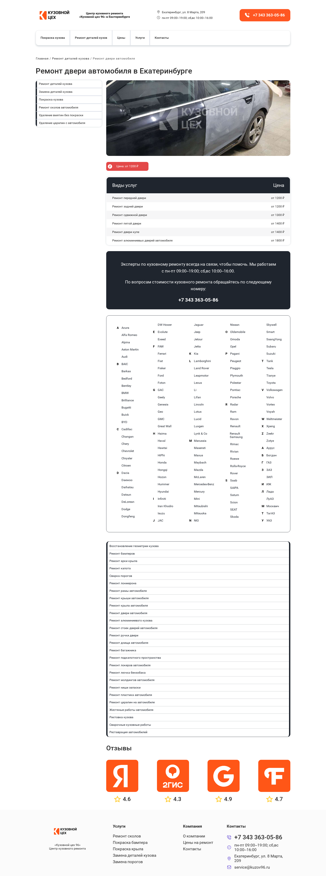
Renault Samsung (236, 435)
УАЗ (269, 520)
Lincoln (199, 404)
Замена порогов (128, 862)
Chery (125, 444)
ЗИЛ (269, 477)
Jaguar (198, 325)
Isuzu (161, 513)
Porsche (235, 397)
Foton (161, 383)
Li (195, 390)
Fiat (160, 361)
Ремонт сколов (127, 836)
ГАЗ (268, 462)
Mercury (199, 491)
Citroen (126, 465)
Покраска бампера (130, 842)
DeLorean (127, 502)
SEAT (233, 509)
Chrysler (126, 458)
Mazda (198, 470)
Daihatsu (127, 487)
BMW (125, 393)
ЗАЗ (269, 470)
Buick (125, 414)
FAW (161, 346)
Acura (125, 328)
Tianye (270, 375)
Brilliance (127, 400)
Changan (127, 436)
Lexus (198, 383)
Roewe (234, 458)
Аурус (270, 448)
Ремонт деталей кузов (91, 37)
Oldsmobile (237, 332)
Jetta (197, 346)
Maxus (198, 455)
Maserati (200, 448)
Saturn (234, 495)
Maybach (200, 462)
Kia (196, 353)
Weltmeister (274, 419)
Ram (233, 411)
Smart (270, 332)
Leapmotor (201, 375)
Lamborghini (202, 361)
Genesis (163, 404)
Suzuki (270, 353)
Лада (270, 491)
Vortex (270, 404)
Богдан (271, 455)
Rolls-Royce (238, 466)
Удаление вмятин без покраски (61, 115)
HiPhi (161, 455)
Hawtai (162, 448)
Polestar (235, 383)
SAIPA (234, 488)
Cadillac (126, 429)
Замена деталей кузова (55, 92)
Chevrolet (127, 451)
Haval (161, 441)
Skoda (234, 516)
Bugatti (126, 407)
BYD (124, 422)
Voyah (270, 411)
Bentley (126, 386)
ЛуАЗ (270, 499)
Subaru (271, 346)
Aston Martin (130, 349)
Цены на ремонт (198, 842)
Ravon (234, 419)
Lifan (197, 397)
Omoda (235, 339)
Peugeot (235, 361)
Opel (233, 346)
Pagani (235, 353)
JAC (160, 520)
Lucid (197, 419)
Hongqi (162, 470)
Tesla (270, 368)
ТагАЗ (270, 513)
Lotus (197, 411)
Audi (124, 356)
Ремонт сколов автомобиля (58, 107)
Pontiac (235, 390)
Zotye (270, 441)
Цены (121, 37)
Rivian (234, 451)
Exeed (162, 339)
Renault (235, 426)
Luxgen (199, 426)
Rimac (234, 444)
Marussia (200, 441)
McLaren (200, 477)
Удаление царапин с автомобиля (62, 123)
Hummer (163, 484)
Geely (161, 397)
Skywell (271, 325)
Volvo (270, 397)
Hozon (162, 477)
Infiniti (162, 499)
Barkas (126, 371)
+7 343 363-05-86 (198, 300)
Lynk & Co (200, 433)
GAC (161, 390)
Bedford (126, 378)
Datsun (126, 494)
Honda (162, 462)
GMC (161, 419)
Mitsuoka (200, 513)
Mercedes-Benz (204, 484)
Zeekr (270, 433)
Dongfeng (128, 516)
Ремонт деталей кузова (55, 84)
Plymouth (236, 375)
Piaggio (235, 368)
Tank (269, 361)
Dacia (125, 473)
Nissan (234, 325)
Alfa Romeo (129, 335)
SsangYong (274, 339)
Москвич (272, 506)
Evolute (163, 332)
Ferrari (162, 353)
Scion (234, 502)
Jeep (197, 332)
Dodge (125, 509)
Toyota (271, 383)
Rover (234, 473)
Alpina (125, 342)
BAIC (124, 364)
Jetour (198, 339)
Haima (162, 433)
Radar (234, 404)
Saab (233, 480)
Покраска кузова (53, 37)
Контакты (162, 37)
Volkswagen (274, 390)
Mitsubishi (201, 506)
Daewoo (126, 480)
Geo (160, 411)
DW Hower (165, 325)
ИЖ (268, 484)
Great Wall (164, 426)
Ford (161, 375)
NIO (196, 520)
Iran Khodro (165, 506)
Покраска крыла (128, 849)
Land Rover (201, 368)
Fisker (162, 368)
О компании (194, 836)
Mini (197, 499)
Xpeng (270, 426)
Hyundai (163, 491)
